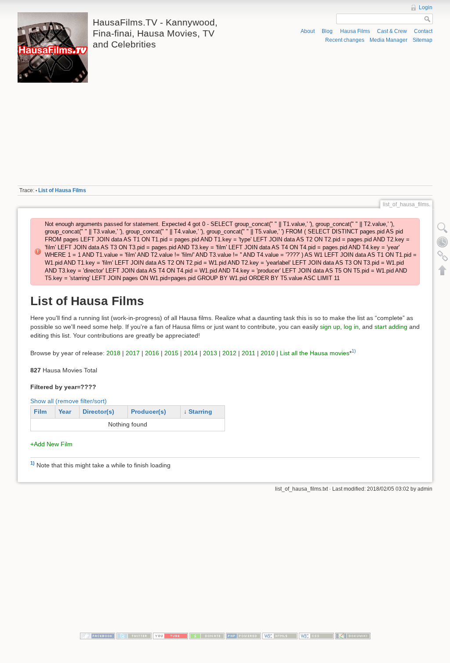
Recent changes (344, 40)
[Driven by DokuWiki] (352, 636)
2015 (171, 352)
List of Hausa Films (62, 190)
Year (64, 411)
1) (354, 350)
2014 (191, 352)
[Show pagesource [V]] (442, 228)
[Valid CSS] (316, 636)
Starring (200, 411)
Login (425, 7)
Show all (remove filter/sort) (68, 400)
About (308, 31)
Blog (327, 31)
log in (351, 326)
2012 (229, 352)
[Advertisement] (330, 114)
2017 (133, 352)
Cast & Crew (392, 31)
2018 (113, 352)
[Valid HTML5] (280, 636)
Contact (423, 31)
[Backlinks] (442, 256)
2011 (248, 352)
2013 (210, 352)
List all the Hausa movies (314, 352)
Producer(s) (148, 411)
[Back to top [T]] (442, 270)
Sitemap (422, 40)
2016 (152, 352)
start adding (390, 326)
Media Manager (388, 40)
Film (40, 411)
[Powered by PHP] (243, 636)
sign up (330, 326)
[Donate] (207, 636)
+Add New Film (51, 444)
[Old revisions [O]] (442, 242)
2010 (268, 352)
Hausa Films (355, 31)
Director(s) (98, 411)
